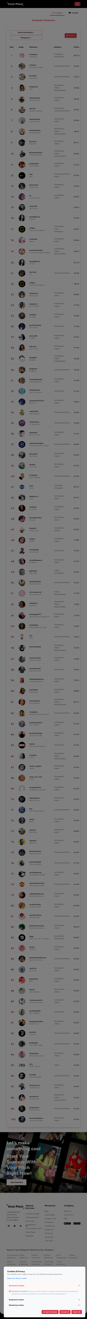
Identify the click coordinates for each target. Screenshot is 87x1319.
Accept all (65, 1312)
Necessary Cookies (16, 1286)
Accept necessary (50, 1312)
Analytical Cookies (16, 1300)
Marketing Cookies (16, 1305)
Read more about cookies (17, 1278)
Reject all (76, 1312)
